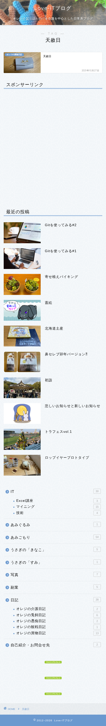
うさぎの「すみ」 (54, 562)
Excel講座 (57, 501)
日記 (55, 600)
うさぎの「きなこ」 (54, 550)
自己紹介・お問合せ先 (54, 645)
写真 (54, 575)
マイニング (57, 506)
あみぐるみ (54, 525)
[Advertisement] (53, 146)
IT (55, 491)
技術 (57, 513)
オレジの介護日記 (57, 609)
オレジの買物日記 (57, 633)
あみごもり (55, 537)
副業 (54, 587)
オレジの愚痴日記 (57, 621)
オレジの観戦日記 (57, 627)
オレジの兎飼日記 (57, 615)
